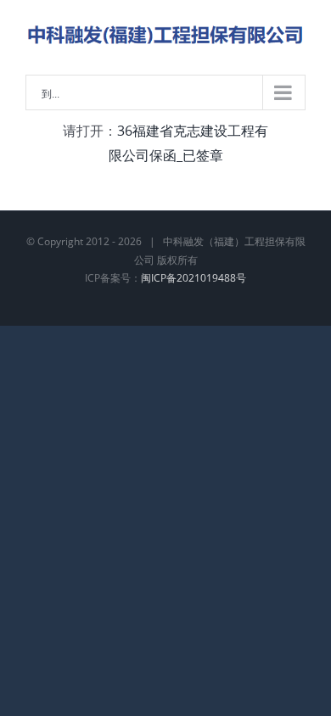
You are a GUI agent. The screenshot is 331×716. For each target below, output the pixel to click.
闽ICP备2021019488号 (193, 278)
